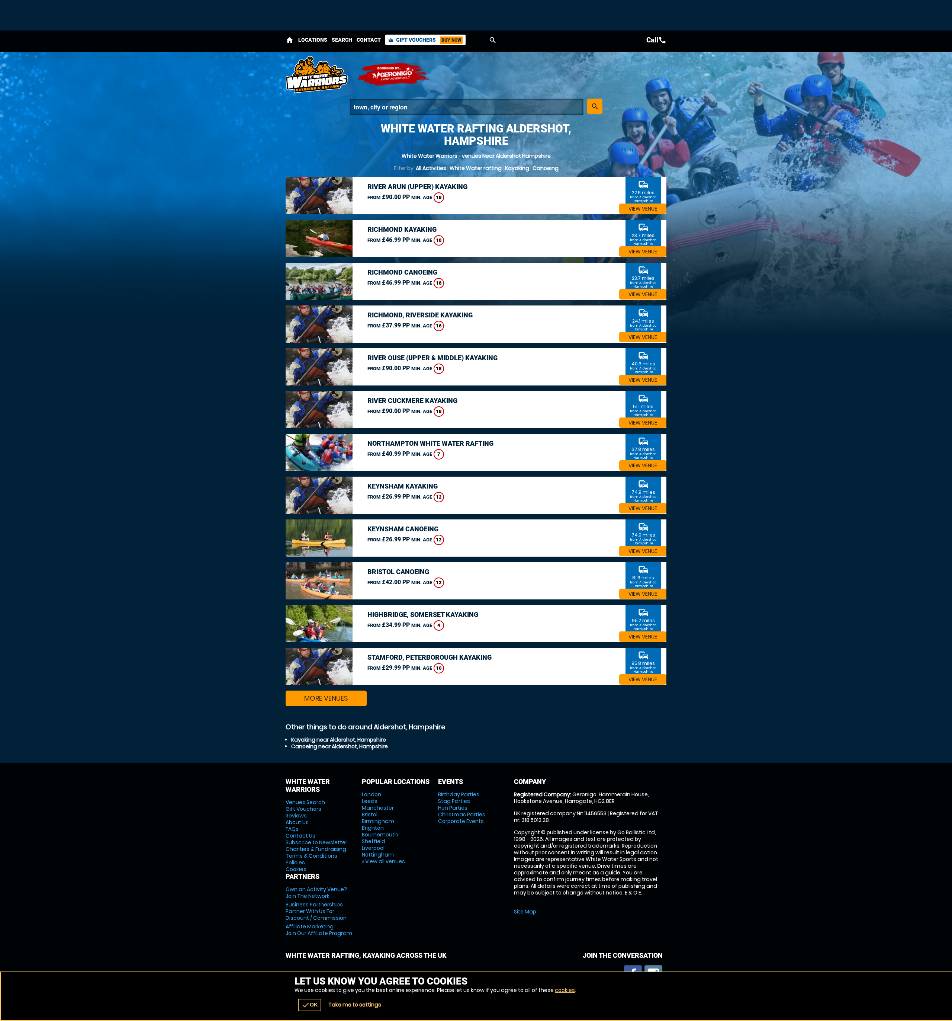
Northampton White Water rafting (430, 443)
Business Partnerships (316, 911)
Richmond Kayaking (402, 229)
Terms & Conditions (311, 856)
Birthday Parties (458, 794)
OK (310, 1005)
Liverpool (373, 848)
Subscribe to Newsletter (316, 842)
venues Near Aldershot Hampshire (506, 156)
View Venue (642, 208)
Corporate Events (461, 821)
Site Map (525, 911)
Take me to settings (354, 1004)
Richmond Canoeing (402, 272)
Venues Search (305, 802)
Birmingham (378, 821)
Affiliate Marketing (319, 930)
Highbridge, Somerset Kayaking (422, 614)
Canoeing (546, 168)
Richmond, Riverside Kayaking (420, 315)
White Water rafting (476, 168)
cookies (565, 990)
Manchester (378, 808)
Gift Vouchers (424, 40)
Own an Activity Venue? (316, 893)
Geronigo (393, 74)
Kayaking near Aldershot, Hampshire (338, 739)
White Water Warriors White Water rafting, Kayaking (317, 74)
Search (342, 40)
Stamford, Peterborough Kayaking (429, 657)
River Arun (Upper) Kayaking (417, 187)
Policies (295, 862)
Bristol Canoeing (398, 572)
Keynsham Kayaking (402, 486)
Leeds (369, 801)
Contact (369, 40)
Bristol (369, 814)
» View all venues (383, 861)
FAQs (292, 829)
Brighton (373, 828)
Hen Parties (452, 808)
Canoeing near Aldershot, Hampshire (339, 746)
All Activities (431, 168)
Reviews (296, 815)
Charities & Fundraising (316, 849)
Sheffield (373, 841)
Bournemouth (380, 834)
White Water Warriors (429, 156)
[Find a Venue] (466, 107)
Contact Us (300, 835)
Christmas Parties (461, 814)
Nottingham (378, 854)
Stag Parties (454, 801)
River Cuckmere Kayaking (412, 400)
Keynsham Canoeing (402, 529)
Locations (312, 40)
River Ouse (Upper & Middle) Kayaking (432, 358)
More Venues (326, 698)
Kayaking (517, 168)
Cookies (296, 869)
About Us (297, 822)
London (371, 794)
